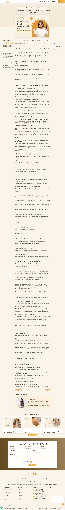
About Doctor (13, 484)
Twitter (54, 49)
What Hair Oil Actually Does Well (7, 49)
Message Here (12, 454)
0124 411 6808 (40, 496)
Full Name (12, 446)
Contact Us (55, 484)
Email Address (28, 446)
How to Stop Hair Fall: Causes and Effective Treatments (31, 329)
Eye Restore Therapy (8, 496)
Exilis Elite (6, 495)
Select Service (13, 450)
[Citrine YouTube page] (34, 481)
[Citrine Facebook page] (30, 481)
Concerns (25, 484)
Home (4, 4)
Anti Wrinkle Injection (8, 489)
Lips (20, 498)
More (6, 499)
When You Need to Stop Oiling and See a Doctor (8, 59)
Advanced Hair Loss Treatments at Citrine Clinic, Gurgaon (8, 62)
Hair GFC (6, 498)
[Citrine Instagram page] (32, 481)
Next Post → (48, 390)
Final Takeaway (5, 65)
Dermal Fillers (7, 493)
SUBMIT (32, 464)
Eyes (20, 496)
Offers (35, 484)
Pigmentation (21, 490)
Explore (26, 508)
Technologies (30, 484)
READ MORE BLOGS (32, 435)
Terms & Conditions (12, 508)
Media (44, 484)
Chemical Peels (7, 492)
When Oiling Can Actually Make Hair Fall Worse (8, 57)
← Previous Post (18, 390)
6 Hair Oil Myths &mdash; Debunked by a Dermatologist (8, 46)
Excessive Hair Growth (23, 493)
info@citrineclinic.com (41, 498)
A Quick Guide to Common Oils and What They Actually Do (8, 51)
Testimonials (39, 484)
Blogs (47, 484)
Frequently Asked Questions (8, 67)
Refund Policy (18, 508)
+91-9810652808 (42, 494)
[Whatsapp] (2, 508)
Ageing (20, 492)
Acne (20, 489)
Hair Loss (20, 495)
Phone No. (42, 446)
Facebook (54, 44)
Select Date (35, 450)
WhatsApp (54, 47)
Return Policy (22, 508)
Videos (50, 484)
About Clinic (19, 484)
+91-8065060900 (42, 1)
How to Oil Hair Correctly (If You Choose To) (7, 54)
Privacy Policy (6, 508)
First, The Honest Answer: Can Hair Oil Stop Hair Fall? (8, 43)
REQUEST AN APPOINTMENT (52, 1)
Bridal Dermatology (8, 490)
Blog (6, 4)
